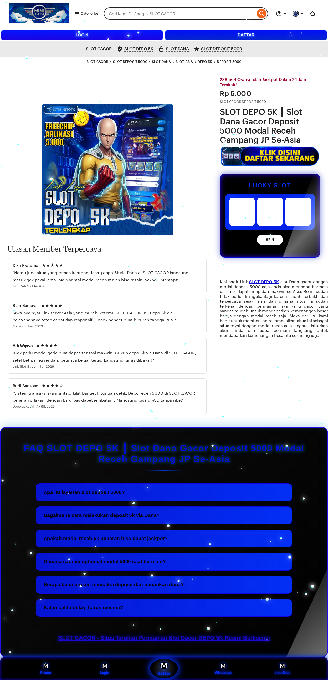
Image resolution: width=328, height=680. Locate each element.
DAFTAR (246, 35)
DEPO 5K (205, 62)
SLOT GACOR (97, 62)
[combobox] (179, 13)
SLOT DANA (161, 62)
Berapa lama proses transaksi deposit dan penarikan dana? (114, 584)
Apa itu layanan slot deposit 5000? (84, 492)
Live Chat (282, 672)
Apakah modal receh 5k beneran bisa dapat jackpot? (106, 538)
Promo (45, 672)
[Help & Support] (281, 13)
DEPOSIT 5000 (229, 62)
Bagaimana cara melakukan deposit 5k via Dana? (102, 515)
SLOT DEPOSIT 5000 (130, 62)
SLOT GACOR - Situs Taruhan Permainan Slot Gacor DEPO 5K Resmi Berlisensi (164, 638)
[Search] (261, 13)
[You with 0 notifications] (298, 13)
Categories (89, 13)
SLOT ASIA (184, 62)
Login (104, 672)
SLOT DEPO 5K (264, 281)
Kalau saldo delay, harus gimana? (83, 607)
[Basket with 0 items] (312, 13)
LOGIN (82, 35)
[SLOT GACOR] (39, 21)
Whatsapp (223, 672)
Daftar (164, 673)
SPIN (270, 240)
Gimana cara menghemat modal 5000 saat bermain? (105, 561)
